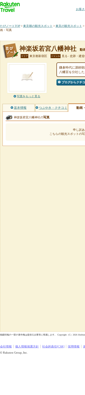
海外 (34, 17)
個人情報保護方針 (27, 346)
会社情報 (6, 346)
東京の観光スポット (69, 26)
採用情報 (74, 346)
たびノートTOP (10, 26)
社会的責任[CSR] (53, 346)
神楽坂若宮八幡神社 (48, 48)
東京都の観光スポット (38, 26)
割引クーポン (72, 17)
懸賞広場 (53, 17)
